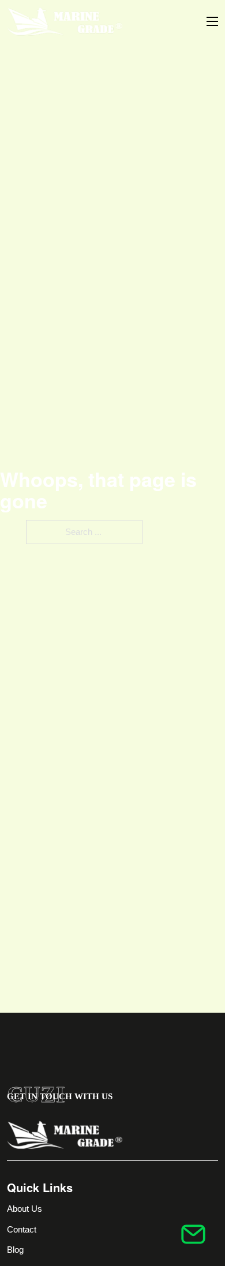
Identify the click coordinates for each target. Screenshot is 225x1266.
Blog (15, 1249)
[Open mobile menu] (212, 21)
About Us (24, 1208)
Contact (21, 1229)
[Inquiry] (193, 1234)
